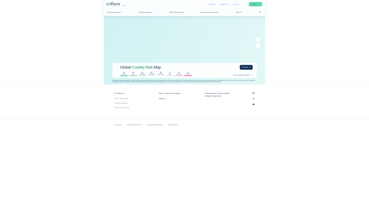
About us (162, 98)
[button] (114, 12)
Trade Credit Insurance (122, 98)
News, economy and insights (169, 93)
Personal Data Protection (134, 124)
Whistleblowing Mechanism (155, 124)
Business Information (121, 103)
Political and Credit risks (122, 107)
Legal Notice (118, 124)
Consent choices (173, 124)
